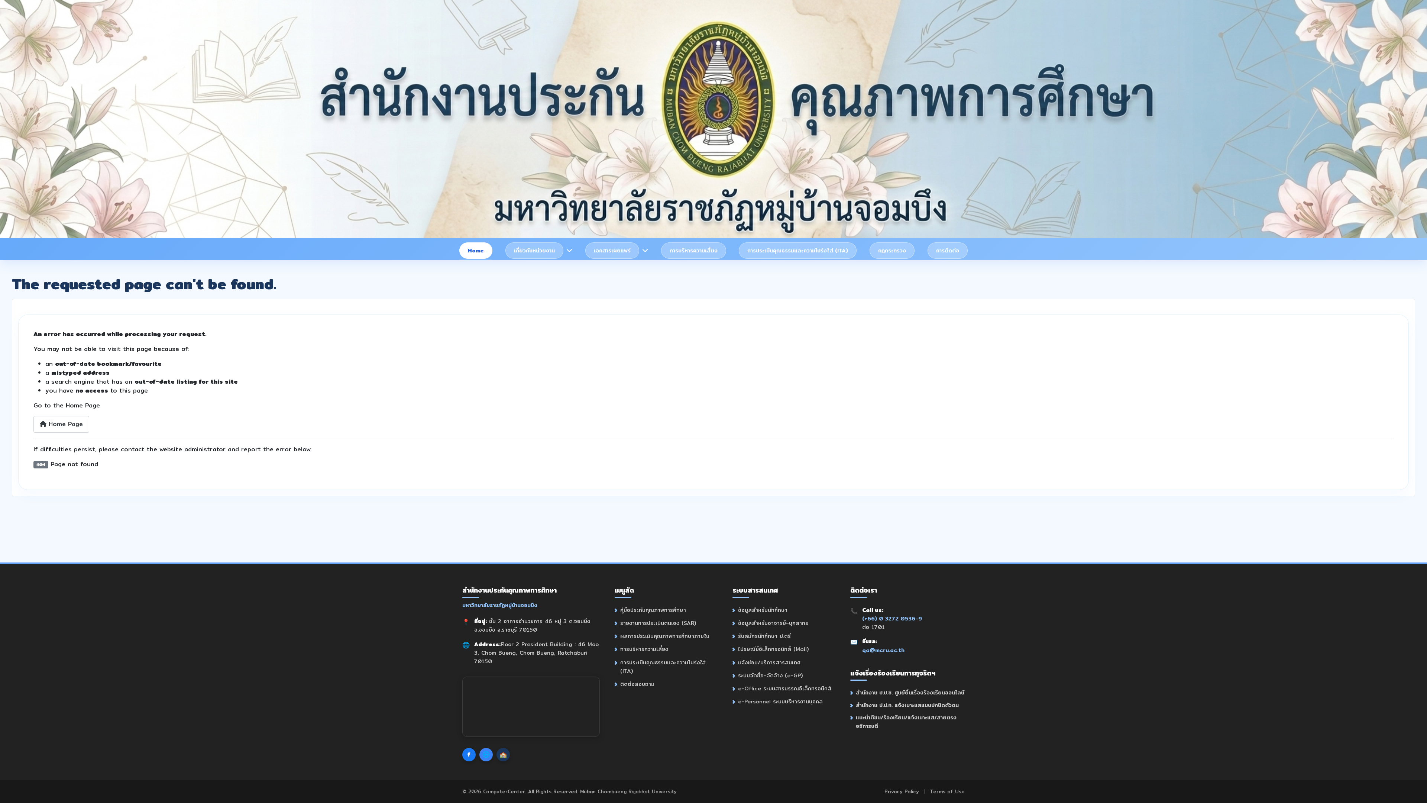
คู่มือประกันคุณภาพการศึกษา (653, 610)
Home (476, 250)
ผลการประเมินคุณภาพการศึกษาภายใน (664, 636)
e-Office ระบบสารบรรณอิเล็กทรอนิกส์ (784, 688)
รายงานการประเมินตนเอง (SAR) (658, 623)
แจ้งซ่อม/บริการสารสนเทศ (769, 662)
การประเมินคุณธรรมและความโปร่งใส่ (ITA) (797, 250)
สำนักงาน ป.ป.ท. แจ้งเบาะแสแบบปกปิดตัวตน (907, 705)
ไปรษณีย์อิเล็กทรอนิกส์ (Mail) (773, 649)
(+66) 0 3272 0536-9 (892, 618)
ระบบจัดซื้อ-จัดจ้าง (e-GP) (770, 675)
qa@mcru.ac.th (883, 650)
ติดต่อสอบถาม (637, 684)
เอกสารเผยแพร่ (612, 250)
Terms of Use (947, 791)
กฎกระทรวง (892, 250)
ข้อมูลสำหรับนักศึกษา (762, 610)
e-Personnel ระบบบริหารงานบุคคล (780, 701)
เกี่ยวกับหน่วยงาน (534, 250)
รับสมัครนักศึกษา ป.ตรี (764, 636)
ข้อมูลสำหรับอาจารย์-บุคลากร (773, 623)
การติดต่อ (947, 250)
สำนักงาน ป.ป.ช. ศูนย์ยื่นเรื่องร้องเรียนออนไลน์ (910, 692)
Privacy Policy (901, 791)
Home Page (64, 424)
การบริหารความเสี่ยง (694, 250)
